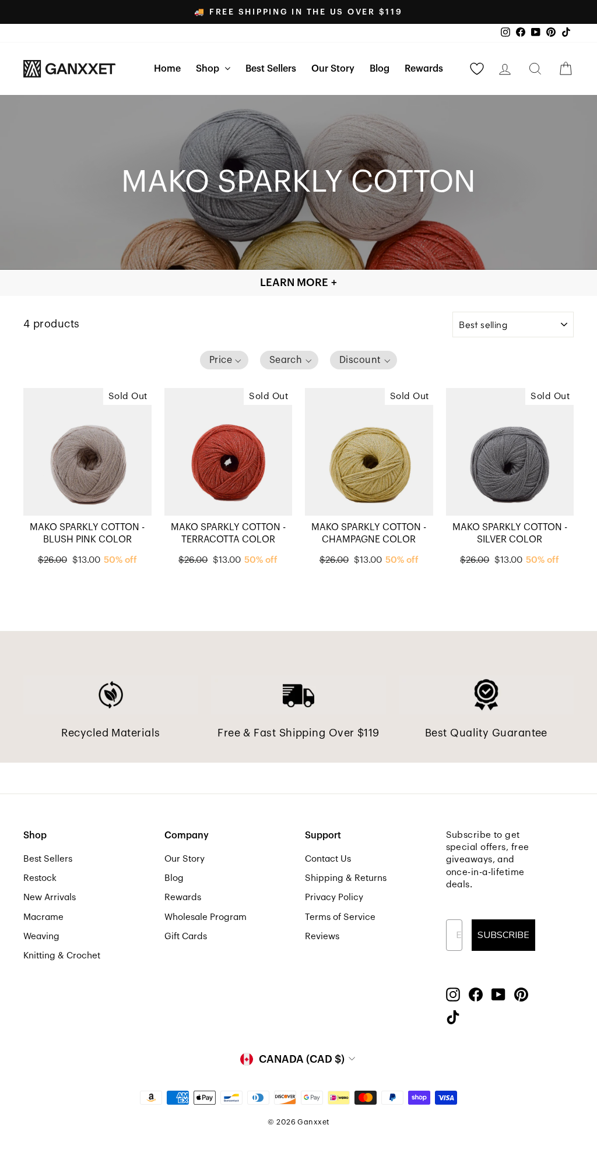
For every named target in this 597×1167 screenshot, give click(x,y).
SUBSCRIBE (503, 935)
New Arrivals (49, 897)
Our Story (332, 68)
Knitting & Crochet (61, 955)
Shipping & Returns (346, 878)
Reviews (322, 936)
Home (167, 68)
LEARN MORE (298, 282)
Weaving (41, 936)
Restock (40, 878)
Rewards (424, 68)
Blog (379, 68)
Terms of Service (340, 917)
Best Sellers (270, 68)
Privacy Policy (334, 897)
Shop (209, 68)
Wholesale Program (205, 917)
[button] (224, 360)
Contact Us (328, 858)
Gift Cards (185, 936)
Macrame (43, 917)
